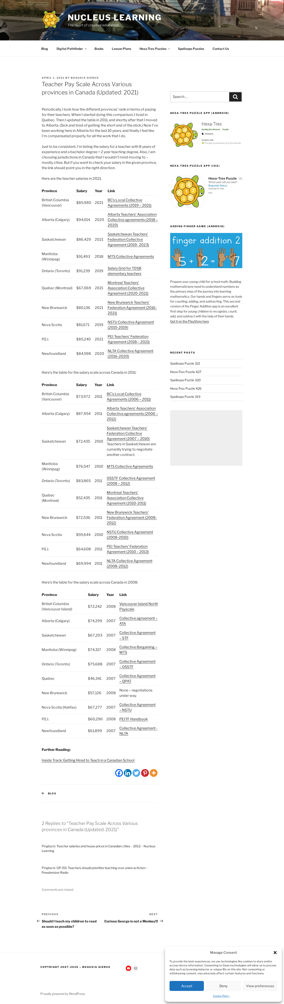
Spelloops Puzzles (191, 49)
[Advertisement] (206, 438)
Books (99, 49)
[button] (275, 952)
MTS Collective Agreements (131, 256)
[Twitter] (136, 773)
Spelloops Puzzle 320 (185, 380)
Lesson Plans (121, 49)
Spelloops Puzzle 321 (185, 363)
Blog (44, 49)
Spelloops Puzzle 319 (185, 396)
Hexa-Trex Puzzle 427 (185, 372)
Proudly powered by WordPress (62, 994)
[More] (154, 773)
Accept (186, 986)
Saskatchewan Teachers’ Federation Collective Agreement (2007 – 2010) (128, 433)
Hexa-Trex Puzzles (153, 49)
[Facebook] (119, 773)
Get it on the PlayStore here (189, 321)
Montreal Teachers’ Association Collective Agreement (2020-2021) (128, 288)
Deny (223, 986)
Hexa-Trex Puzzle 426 (185, 388)
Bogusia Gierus (85, 77)
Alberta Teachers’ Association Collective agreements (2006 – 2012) (132, 413)
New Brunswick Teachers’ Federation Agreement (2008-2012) (132, 517)
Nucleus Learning (115, 17)
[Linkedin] (128, 773)
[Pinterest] (145, 773)
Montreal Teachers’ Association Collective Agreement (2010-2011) (126, 497)
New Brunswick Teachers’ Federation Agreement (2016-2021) (132, 307)
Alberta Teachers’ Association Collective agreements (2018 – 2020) (133, 219)
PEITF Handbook (133, 719)
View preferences (260, 986)
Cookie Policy (221, 996)
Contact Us (221, 49)
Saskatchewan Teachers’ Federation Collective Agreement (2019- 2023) (128, 239)
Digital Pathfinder (70, 49)
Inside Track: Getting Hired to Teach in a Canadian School (88, 760)
